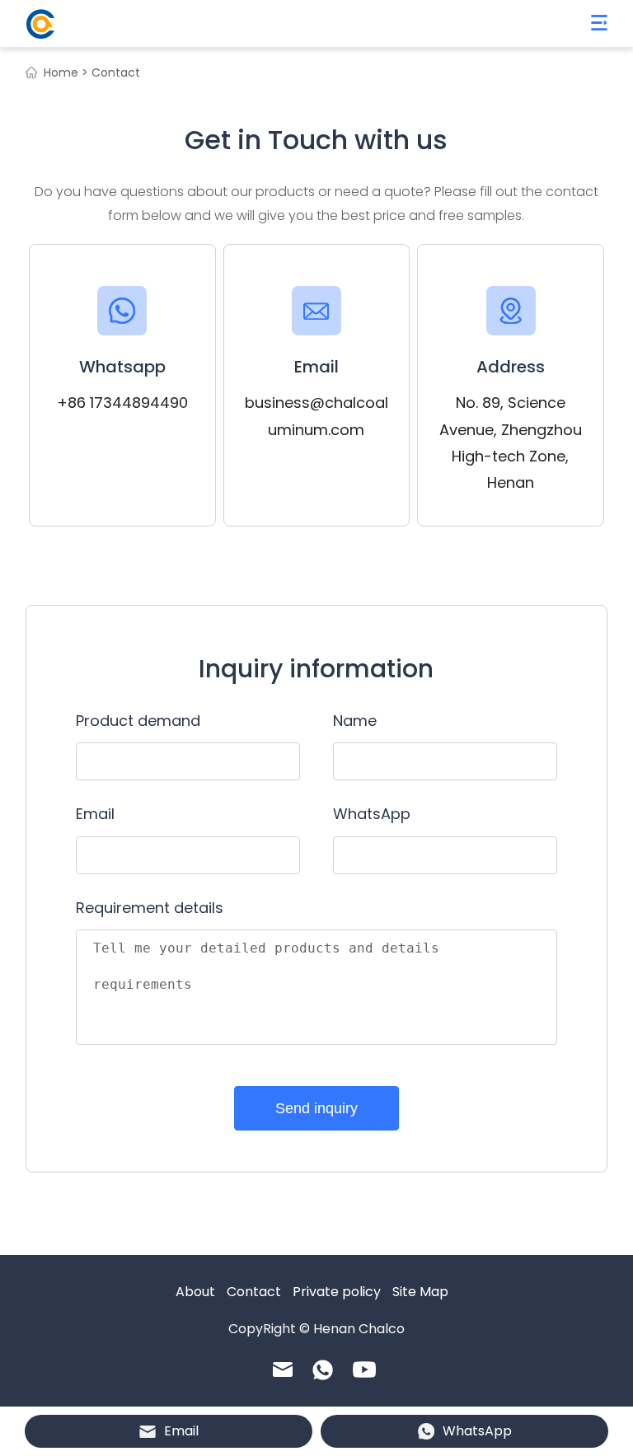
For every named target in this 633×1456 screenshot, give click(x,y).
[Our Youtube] (364, 1369)
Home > (66, 72)
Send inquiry (316, 1108)
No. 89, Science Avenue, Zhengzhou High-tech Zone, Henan (510, 442)
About (195, 1291)
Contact (254, 1291)
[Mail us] (283, 1369)
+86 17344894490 (122, 402)
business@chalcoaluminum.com (316, 415)
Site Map (420, 1291)
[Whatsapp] (322, 1370)
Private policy (337, 1291)
